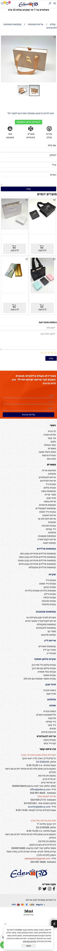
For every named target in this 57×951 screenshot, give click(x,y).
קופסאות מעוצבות (47, 536)
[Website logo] (28, 4)
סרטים (53, 728)
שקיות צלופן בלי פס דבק (44, 665)
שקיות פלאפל (49, 604)
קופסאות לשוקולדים (46, 508)
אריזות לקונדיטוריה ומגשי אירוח (40, 621)
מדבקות (52, 718)
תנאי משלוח (50, 445)
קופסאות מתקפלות (46, 624)
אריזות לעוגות (49, 515)
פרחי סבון (51, 498)
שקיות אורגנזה (49, 525)
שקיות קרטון (50, 587)
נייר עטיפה (51, 529)
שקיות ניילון (50, 594)
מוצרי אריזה (50, 494)
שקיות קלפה (49, 597)
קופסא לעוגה (49, 543)
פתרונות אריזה (49, 470)
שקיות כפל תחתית (47, 672)
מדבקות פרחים (48, 732)
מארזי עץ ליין (49, 650)
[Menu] (54, 4)
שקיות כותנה (49, 740)
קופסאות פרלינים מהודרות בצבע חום (38, 553)
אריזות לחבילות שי (47, 519)
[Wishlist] (2, 4)
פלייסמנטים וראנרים (46, 714)
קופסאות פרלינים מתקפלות (42, 567)
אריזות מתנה (50, 501)
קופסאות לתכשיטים (46, 628)
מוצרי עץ (51, 631)
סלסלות (52, 474)
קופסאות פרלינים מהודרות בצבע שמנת (37, 560)
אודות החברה (49, 434)
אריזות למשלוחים (47, 477)
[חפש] (49, 4)
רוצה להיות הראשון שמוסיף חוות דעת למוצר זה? (30, 113)
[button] (3, 60)
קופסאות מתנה (48, 491)
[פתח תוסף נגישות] (54, 924)
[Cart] (7, 4)
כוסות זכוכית (49, 690)
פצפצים (52, 522)
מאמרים (52, 448)
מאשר (28, 946)
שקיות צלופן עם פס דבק (44, 668)
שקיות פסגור (49, 675)
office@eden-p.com (40, 789)
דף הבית (52, 431)
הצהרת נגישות (49, 455)
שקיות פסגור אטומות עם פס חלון (40, 678)
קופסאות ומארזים (47, 646)
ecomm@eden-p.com (39, 806)
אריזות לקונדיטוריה (46, 539)
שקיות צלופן (50, 487)
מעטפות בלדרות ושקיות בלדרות (40, 590)
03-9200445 (42, 762)
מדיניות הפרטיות (29, 941)
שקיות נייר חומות (47, 512)
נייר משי (52, 725)
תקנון (53, 441)
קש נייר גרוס (50, 743)
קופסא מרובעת (48, 635)
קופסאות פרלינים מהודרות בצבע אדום (37, 564)
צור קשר (52, 438)
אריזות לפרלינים (48, 481)
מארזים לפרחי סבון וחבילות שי (41, 617)
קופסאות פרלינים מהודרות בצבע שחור (37, 557)
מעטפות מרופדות (47, 505)
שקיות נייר (51, 484)
